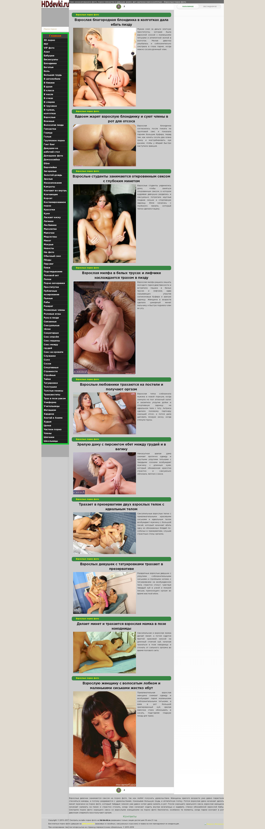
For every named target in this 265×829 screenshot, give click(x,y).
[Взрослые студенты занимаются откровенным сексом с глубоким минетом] (104, 223)
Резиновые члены (54, 310)
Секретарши (51, 333)
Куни (47, 214)
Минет (47, 241)
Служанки (50, 356)
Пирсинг (49, 264)
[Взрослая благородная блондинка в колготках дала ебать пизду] (104, 67)
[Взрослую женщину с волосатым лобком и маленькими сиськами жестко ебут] (104, 738)
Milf (46, 44)
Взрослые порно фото (87, 15)
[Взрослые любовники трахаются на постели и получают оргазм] (104, 413)
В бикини (49, 83)
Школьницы (51, 441)
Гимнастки (50, 129)
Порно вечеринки (54, 283)
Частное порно (53, 430)
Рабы (47, 302)
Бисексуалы (51, 60)
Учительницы (51, 406)
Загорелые (50, 171)
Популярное (188, 6)
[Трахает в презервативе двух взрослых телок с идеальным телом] (104, 533)
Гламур (48, 133)
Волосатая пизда (54, 125)
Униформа (50, 402)
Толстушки (50, 387)
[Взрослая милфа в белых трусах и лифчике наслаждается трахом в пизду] (104, 327)
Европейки (50, 167)
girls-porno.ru (88, 824)
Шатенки (49, 437)
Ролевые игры (52, 314)
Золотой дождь (53, 175)
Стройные (50, 375)
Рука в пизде (51, 318)
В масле (48, 94)
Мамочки (49, 233)
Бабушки (49, 56)
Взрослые (49, 117)
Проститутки (51, 287)
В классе (49, 91)
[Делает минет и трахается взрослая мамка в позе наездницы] (104, 652)
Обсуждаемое (210, 6)
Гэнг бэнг (49, 144)
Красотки (49, 210)
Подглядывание (53, 272)
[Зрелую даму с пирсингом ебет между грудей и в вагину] (104, 473)
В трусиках (50, 106)
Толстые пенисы (53, 391)
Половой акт (51, 276)
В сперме (49, 102)
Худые (47, 422)
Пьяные (48, 298)
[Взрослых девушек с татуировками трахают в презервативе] (104, 593)
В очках (48, 98)
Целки (47, 426)
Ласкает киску (52, 217)
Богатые (49, 67)
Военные (49, 121)
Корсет (48, 198)
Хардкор (49, 414)
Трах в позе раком (55, 399)
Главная (55, 36)
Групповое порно (54, 141)
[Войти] (54, 16)
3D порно (49, 40)
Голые (47, 137)
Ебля (47, 164)
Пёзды (47, 260)
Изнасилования (53, 183)
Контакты (130, 816)
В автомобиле (52, 79)
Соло (47, 360)
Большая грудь (53, 75)
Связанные (50, 322)
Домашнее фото (53, 156)
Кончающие (51, 195)
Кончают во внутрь (55, 191)
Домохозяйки (52, 160)
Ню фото (49, 252)
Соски (47, 364)
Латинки (48, 221)
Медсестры (50, 237)
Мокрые (48, 245)
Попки (47, 279)
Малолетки (50, 229)
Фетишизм (50, 410)
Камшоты (49, 187)
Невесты (49, 248)
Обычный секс (52, 256)
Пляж (47, 268)
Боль (47, 71)
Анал (47, 52)
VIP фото (49, 48)
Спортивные (51, 368)
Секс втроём (51, 337)
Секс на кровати (53, 352)
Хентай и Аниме (53, 418)
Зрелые (48, 179)
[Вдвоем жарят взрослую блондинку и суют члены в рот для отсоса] (104, 145)
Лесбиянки (50, 225)
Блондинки (50, 63)
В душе (48, 87)
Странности (51, 371)
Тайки (47, 379)
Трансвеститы (52, 395)
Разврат (48, 306)
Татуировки (51, 383)
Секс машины (52, 341)
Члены (47, 433)
